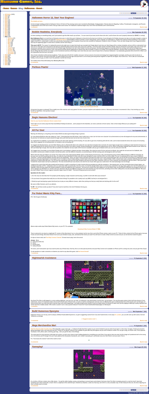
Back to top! (143, 27)
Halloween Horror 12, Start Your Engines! (52, 17)
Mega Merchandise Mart (43, 325)
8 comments (34, 62)
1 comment (34, 27)
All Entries (8, 14)
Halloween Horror (61, 39)
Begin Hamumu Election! (44, 117)
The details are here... (37, 21)
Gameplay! (37, 346)
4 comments (34, 342)
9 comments (34, 112)
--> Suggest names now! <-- (89, 319)
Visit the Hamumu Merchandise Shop (41, 329)
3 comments (34, 125)
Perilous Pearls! (39, 67)
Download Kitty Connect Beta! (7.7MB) (89, 229)
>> (146, 13)
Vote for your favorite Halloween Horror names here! (46, 121)
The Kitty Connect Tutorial (53, 237)
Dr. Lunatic (118, 314)
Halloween (29, 8)
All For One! (37, 130)
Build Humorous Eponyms (45, 311)
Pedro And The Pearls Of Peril (89, 106)
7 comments (34, 253)
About (39, 8)
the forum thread (83, 251)
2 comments (34, 320)
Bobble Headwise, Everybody (46, 32)
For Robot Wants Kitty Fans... (46, 193)
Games (13, 8)
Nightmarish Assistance (43, 258)
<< (120, 13)
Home (6, 8)
